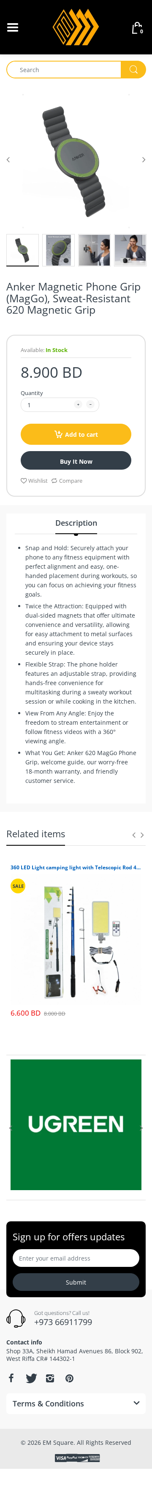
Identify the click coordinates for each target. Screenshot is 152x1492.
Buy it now (76, 461)
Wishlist (38, 480)
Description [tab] (76, 523)
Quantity (32, 393)
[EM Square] (76, 26)
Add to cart (81, 434)
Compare (70, 480)
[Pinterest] (69, 1378)
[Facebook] (11, 1378)
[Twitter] (30, 1378)
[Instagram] (49, 1378)
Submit (76, 1282)
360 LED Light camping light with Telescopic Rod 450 (76, 867)
